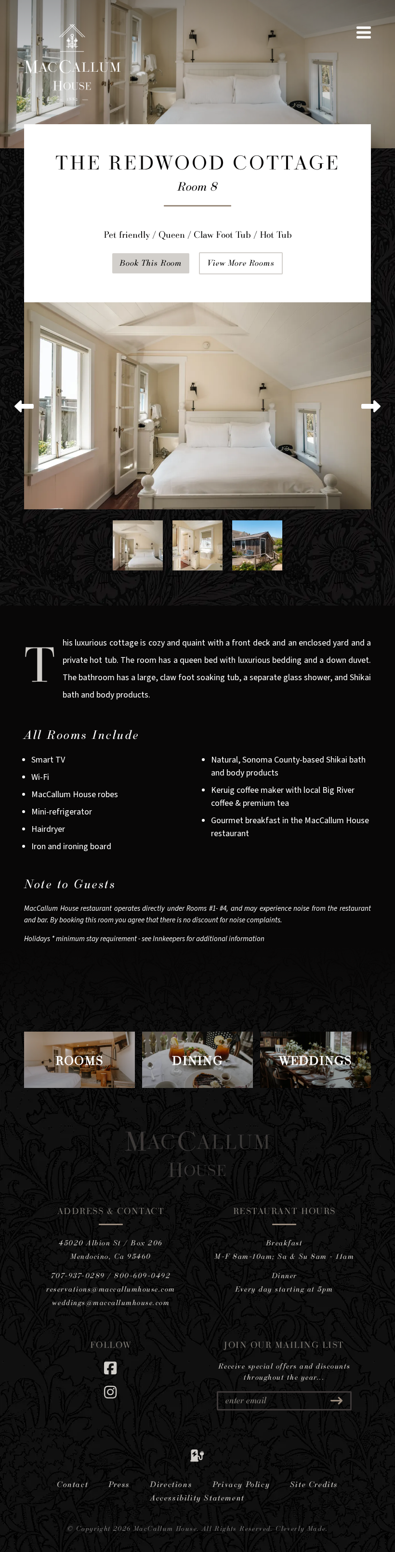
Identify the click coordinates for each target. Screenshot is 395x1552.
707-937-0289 (78, 1275)
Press (119, 1484)
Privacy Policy (241, 1484)
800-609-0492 (142, 1275)
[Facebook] (111, 1368)
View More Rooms (241, 263)
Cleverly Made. (302, 1528)
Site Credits (314, 1484)
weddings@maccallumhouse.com (111, 1302)
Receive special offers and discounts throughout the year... (284, 1371)
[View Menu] (363, 32)
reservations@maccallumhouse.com (110, 1288)
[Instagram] (111, 1392)
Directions (171, 1484)
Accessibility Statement (197, 1497)
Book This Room (150, 263)
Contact (72, 1484)
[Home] (72, 98)
